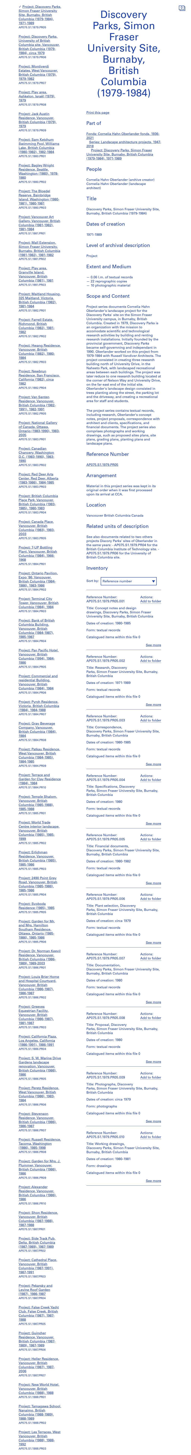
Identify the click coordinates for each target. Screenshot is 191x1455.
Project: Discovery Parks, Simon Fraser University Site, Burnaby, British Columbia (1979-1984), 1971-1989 (40, 15)
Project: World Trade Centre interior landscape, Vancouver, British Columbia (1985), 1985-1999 (39, 831)
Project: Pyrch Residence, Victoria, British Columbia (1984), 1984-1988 (39, 706)
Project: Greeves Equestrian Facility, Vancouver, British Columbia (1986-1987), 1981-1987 (36, 1015)
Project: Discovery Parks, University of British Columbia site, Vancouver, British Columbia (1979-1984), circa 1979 (39, 45)
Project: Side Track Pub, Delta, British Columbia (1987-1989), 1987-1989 (37, 1243)
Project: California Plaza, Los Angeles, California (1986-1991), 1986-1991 (38, 1041)
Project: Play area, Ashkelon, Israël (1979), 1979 (37, 96)
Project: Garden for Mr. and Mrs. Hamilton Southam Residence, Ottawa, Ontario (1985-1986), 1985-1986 (37, 930)
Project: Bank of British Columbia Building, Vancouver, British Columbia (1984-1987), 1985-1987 (37, 629)
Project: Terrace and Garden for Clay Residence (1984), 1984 (40, 779)
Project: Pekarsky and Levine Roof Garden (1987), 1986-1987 (35, 1290)
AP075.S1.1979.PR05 (102, 465)
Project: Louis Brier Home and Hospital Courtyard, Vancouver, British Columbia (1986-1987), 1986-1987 (39, 985)
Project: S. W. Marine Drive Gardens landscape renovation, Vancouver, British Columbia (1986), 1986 (40, 1067)
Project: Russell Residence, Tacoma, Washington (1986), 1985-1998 (40, 1144)
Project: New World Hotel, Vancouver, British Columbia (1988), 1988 (39, 1389)
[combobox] (129, 581)
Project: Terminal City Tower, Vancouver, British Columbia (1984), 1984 (39, 603)
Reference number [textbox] (117, 581)
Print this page (97, 113)
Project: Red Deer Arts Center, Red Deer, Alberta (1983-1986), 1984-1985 (38, 479)
